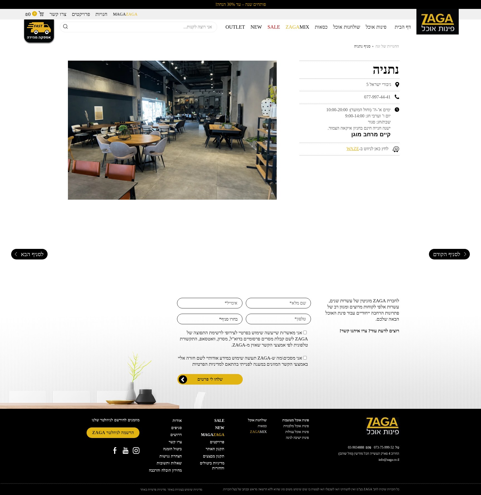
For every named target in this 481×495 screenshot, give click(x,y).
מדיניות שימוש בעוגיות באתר (185, 489)
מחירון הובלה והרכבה (165, 470)
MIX (297, 27)
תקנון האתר (215, 449)
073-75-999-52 (384, 447)
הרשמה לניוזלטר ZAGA (113, 432)
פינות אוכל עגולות (297, 432)
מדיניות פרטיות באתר (153, 489)
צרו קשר (58, 14)
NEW (256, 27)
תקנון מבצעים (213, 456)
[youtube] (125, 450)
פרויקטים (81, 14)
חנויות (101, 14)
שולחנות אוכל (346, 27)
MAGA (125, 14)
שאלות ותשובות (169, 463)
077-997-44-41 (377, 97)
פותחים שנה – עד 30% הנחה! (240, 4)
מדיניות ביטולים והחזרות (212, 465)
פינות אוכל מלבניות (296, 426)
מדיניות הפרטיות (207, 364)
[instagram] (136, 450)
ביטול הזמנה (172, 449)
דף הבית (403, 27)
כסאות (321, 27)
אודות (177, 421)
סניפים (176, 428)
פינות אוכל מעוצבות (295, 420)
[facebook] (115, 450)
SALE (274, 27)
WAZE (353, 148)
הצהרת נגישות (170, 456)
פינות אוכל (376, 27)
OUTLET (235, 27)
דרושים (176, 435)
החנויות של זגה (387, 46)
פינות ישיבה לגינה (297, 437)
